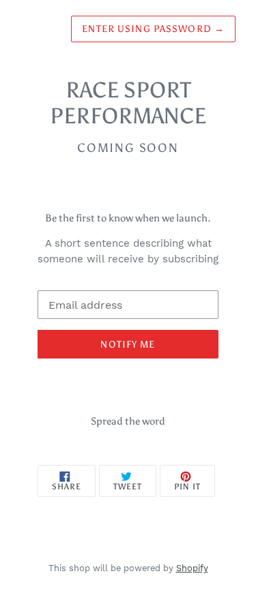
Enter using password (153, 29)
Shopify (192, 568)
